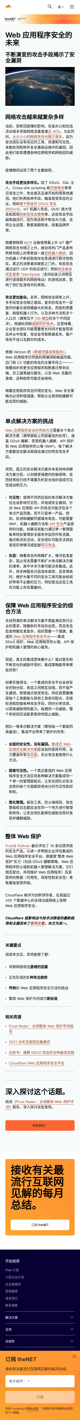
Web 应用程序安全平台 (31, 636)
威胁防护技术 (42, 323)
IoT (28, 242)
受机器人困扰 (55, 253)
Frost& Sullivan (17, 845)
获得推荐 (11, 1291)
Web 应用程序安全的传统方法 (29, 430)
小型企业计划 (14, 1277)
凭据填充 (57, 188)
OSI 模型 (41, 318)
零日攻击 (48, 545)
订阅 (40, 1397)
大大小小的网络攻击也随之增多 (37, 136)
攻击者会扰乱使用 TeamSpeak (38, 271)
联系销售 (11, 1305)
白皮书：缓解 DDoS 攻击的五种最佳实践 (41, 1052)
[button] (61, 7)
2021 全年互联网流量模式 (29, 1042)
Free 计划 (12, 1270)
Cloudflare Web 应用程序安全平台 (36, 1063)
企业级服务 (13, 1284)
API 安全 (56, 524)
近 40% (54, 131)
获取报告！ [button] (40, 1125)
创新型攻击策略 (32, 214)
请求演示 (11, 1298)
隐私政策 (33, 1408)
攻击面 (32, 754)
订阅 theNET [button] (39, 1225)
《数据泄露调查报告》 (48, 352)
